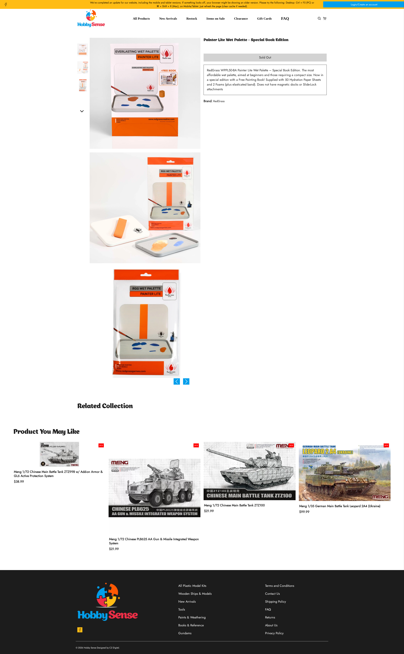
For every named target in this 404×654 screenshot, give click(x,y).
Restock (191, 18)
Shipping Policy (275, 601)
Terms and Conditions (279, 585)
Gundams (184, 633)
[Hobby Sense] (91, 18)
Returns (270, 617)
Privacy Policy (274, 633)
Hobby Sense (90, 647)
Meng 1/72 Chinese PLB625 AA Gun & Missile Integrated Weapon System (154, 541)
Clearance (241, 18)
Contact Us (272, 593)
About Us (271, 625)
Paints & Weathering (192, 617)
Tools (181, 609)
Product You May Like (46, 432)
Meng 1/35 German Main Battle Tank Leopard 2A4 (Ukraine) (339, 506)
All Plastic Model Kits (192, 585)
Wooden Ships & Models (195, 593)
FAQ (285, 18)
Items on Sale (215, 18)
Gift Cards (264, 18)
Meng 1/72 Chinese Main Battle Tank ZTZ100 (234, 505)
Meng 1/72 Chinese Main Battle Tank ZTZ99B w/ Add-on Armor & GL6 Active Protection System (58, 474)
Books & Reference (191, 625)
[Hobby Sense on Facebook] (5, 4)
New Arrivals (168, 18)
